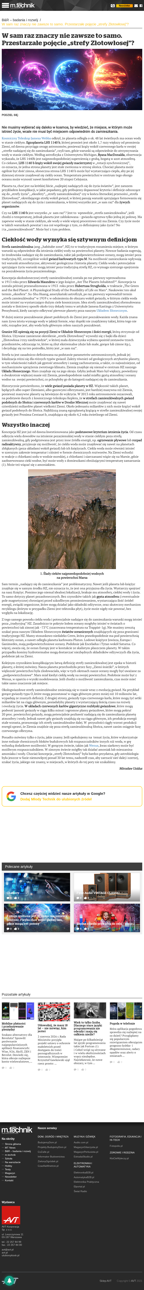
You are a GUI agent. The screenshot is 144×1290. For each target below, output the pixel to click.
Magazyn (10, 1173)
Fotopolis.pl (116, 1145)
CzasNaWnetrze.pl (48, 1165)
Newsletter (124, 5)
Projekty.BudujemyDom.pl (52, 1147)
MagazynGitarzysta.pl (86, 1147)
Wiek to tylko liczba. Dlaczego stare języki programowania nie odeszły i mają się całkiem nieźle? (88, 1028)
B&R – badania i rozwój (18, 1151)
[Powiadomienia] (9, 1281)
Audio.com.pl (81, 1142)
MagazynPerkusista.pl (86, 1151)
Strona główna (13, 1144)
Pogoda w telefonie (122, 1023)
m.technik (10, 1154)
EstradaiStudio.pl (83, 1156)
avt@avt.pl (8, 1249)
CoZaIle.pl (43, 1151)
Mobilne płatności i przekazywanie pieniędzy (13, 1026)
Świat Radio (80, 1191)
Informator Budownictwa (51, 1156)
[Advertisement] (72, 834)
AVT (133, 1280)
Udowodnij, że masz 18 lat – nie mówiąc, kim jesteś (53, 1028)
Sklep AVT (106, 1280)
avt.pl (5, 1252)
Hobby (8, 1165)
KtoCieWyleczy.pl (119, 1158)
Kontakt (9, 1180)
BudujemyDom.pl (47, 1142)
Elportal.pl (79, 1186)
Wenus (94, 745)
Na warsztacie (13, 1162)
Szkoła (8, 1158)
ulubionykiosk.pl (10, 1255)
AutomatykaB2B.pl (84, 1177)
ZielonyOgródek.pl (48, 1161)
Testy (8, 1169)
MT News (10, 1147)
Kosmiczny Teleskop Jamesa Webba (26, 138)
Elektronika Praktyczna (86, 1181)
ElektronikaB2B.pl (83, 1172)
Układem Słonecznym (112, 310)
